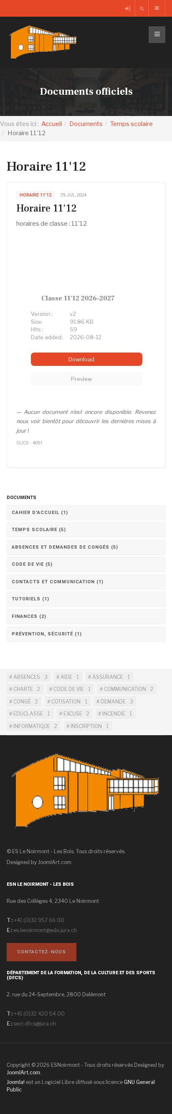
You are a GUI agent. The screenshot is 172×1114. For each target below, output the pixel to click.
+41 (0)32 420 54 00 (39, 1014)
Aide (65, 677)
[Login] (128, 8)
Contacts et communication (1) (58, 582)
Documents (86, 124)
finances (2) (29, 616)
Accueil (51, 124)
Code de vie (68, 689)
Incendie (113, 714)
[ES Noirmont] (86, 797)
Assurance (107, 677)
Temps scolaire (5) (39, 529)
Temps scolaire (131, 124)
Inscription (85, 726)
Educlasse (27, 714)
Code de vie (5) (32, 564)
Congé (21, 701)
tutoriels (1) (30, 599)
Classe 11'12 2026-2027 (78, 298)
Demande (112, 701)
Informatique (31, 726)
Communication (124, 689)
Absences (26, 677)
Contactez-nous (41, 952)
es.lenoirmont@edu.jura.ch (45, 930)
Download (82, 359)
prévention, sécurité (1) (47, 634)
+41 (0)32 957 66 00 (39, 920)
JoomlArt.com (54, 862)
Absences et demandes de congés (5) (65, 547)
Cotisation (65, 701)
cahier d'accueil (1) (40, 512)
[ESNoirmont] (43, 42)
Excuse (72, 714)
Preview (82, 379)
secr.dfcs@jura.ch (34, 1024)
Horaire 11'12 (46, 208)
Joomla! (16, 1082)
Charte (22, 689)
